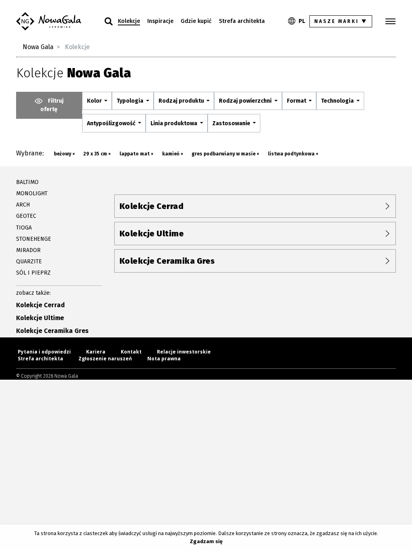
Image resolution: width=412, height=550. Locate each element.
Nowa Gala (38, 47)
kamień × (172, 154)
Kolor (95, 100)
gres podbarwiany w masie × (225, 154)
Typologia (130, 100)
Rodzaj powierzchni (246, 100)
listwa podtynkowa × (293, 154)
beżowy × (64, 154)
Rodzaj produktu (182, 100)
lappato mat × (136, 154)
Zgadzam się (206, 541)
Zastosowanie (231, 123)
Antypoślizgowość (112, 123)
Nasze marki (341, 21)
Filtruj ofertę (52, 105)
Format (297, 100)
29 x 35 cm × (97, 154)
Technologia (338, 100)
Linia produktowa (174, 123)
